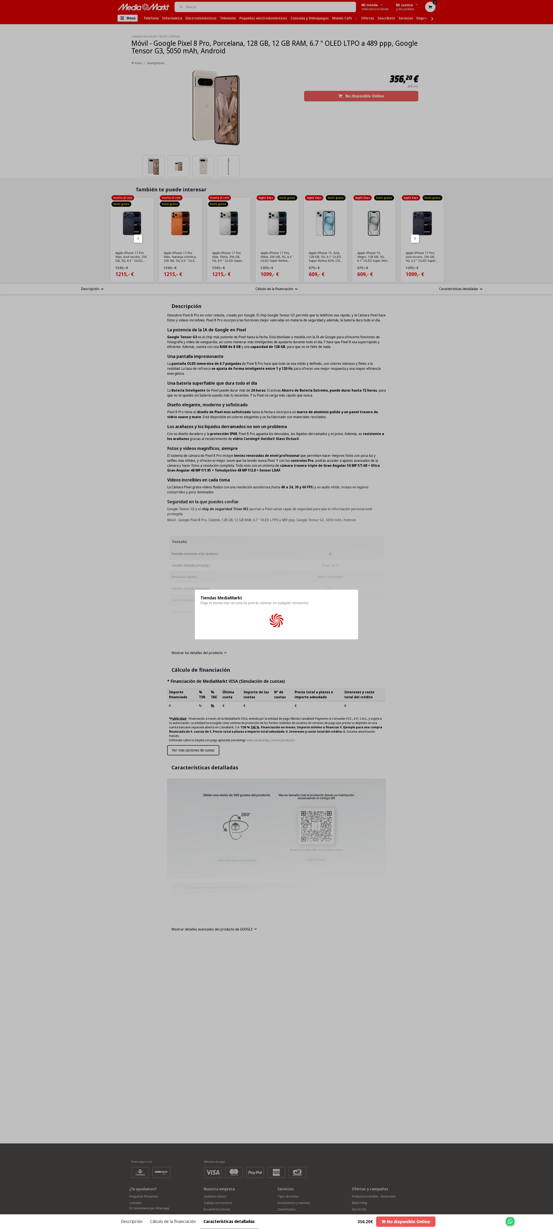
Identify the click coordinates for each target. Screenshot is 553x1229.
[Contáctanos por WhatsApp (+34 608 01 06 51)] (549, 1223)
